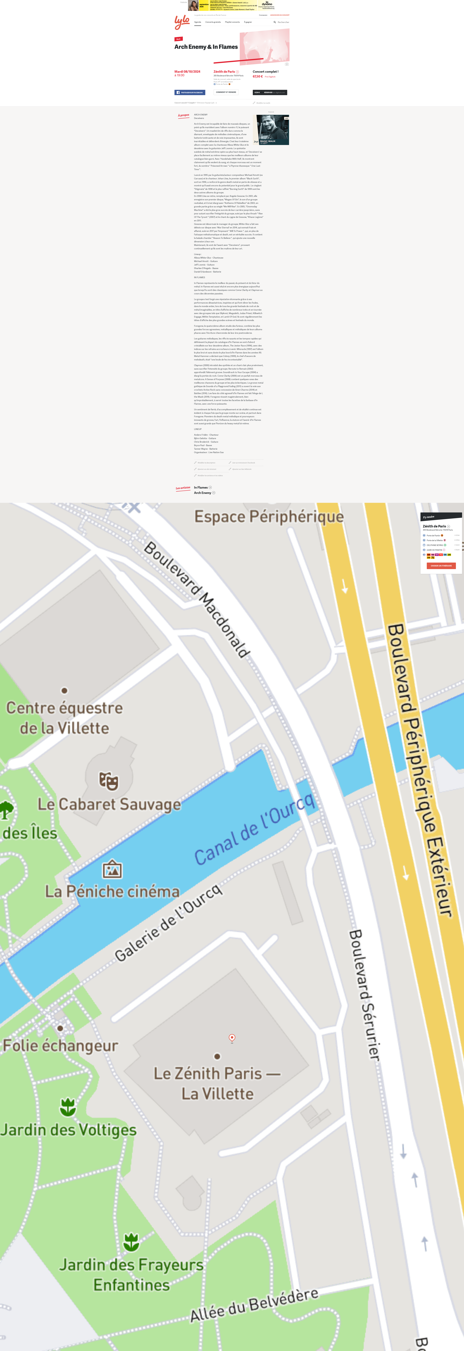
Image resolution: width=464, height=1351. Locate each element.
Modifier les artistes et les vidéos (210, 475)
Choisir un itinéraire (441, 566)
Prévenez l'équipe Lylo (194, 103)
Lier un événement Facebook (243, 463)
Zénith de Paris (224, 72)
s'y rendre (226, 92)
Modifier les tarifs (263, 103)
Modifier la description (206, 463)
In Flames (201, 488)
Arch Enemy (202, 493)
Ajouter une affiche (276, 64)
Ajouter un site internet (207, 469)
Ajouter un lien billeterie (241, 469)
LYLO (182, 22)
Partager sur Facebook (192, 93)
